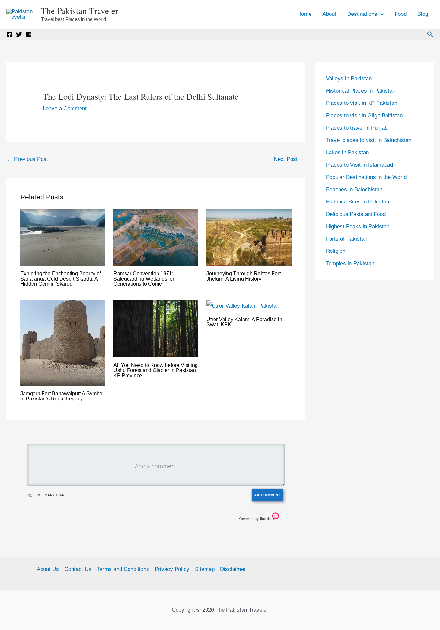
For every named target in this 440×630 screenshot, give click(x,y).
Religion (335, 251)
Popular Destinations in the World (366, 177)
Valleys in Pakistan (349, 78)
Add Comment (267, 494)
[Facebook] (9, 34)
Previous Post (27, 159)
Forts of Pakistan (346, 239)
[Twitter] (19, 34)
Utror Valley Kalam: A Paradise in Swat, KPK (244, 322)
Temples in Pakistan (350, 264)
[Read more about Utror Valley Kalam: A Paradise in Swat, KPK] (242, 305)
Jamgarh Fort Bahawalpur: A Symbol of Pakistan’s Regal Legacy (62, 396)
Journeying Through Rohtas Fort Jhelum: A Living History (243, 276)
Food (401, 14)
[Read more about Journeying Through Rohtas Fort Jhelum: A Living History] (249, 237)
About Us (48, 569)
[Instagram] (29, 34)
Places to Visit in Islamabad (359, 165)
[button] (380, 14)
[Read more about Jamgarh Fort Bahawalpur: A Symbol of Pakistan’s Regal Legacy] (62, 343)
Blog (422, 14)
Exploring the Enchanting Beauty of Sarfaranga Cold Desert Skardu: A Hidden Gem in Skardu (60, 279)
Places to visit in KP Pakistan (361, 103)
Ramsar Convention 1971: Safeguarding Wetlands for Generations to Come (143, 279)
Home (304, 14)
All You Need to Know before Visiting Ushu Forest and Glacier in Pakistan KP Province (155, 370)
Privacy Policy (172, 569)
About (329, 14)
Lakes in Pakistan (347, 152)
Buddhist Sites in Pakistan (357, 202)
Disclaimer (233, 569)
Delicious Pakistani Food (356, 214)
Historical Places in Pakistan (360, 91)
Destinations (362, 14)
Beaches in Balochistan (354, 189)
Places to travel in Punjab (356, 128)
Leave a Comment (65, 108)
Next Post (289, 159)
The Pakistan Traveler (79, 10)
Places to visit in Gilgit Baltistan (364, 116)
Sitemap (205, 569)
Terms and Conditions (123, 569)
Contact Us (77, 569)
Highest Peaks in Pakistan (357, 226)
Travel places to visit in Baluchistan (368, 140)
